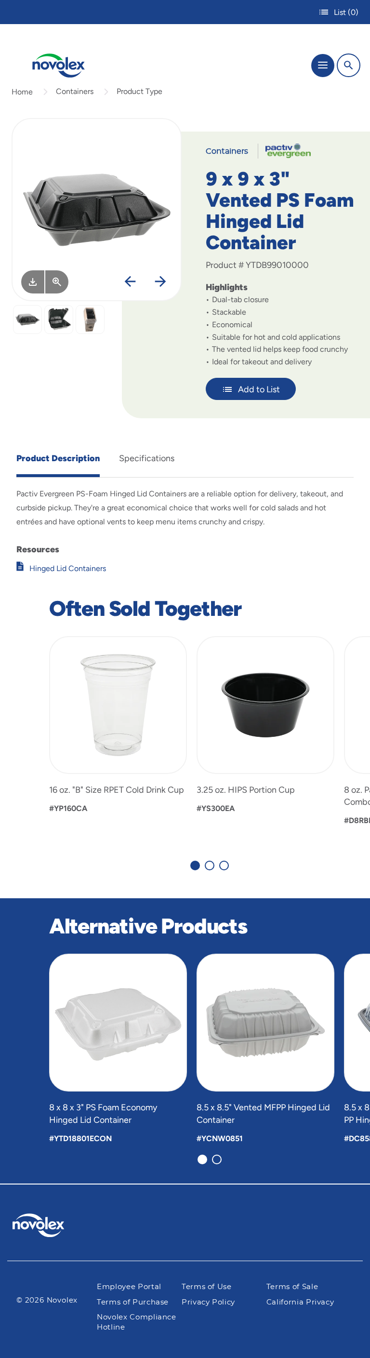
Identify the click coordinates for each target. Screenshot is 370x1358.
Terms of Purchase (133, 1302)
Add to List (259, 389)
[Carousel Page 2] (209, 865)
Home (22, 91)
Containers (74, 91)
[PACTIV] (284, 150)
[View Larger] (56, 281)
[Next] (160, 281)
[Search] (348, 65)
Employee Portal (129, 1287)
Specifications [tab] (146, 458)
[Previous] (130, 281)
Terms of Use (207, 1287)
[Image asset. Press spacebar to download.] (32, 281)
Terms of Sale (292, 1287)
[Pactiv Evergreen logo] (46, 1226)
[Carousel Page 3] (224, 865)
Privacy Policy (208, 1302)
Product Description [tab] (58, 458)
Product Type (139, 91)
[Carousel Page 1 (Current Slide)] (195, 865)
